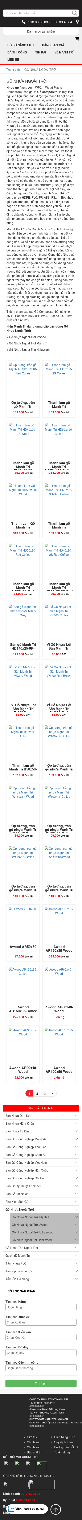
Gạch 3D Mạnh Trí (17, 1255)
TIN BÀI (40, 52)
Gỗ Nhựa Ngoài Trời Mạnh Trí (31, 1217)
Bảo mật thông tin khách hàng (36, 1452)
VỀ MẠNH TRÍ (64, 52)
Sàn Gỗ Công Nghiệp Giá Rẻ (24, 1178)
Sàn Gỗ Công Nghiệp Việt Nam (26, 1162)
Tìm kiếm (41, 1383)
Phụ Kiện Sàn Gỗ (16, 1201)
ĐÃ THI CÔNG (17, 52)
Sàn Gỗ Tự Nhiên (17, 1194)
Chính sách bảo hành (36, 1447)
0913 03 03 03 (30, 1493)
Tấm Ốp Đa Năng (17, 1279)
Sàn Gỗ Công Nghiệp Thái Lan (25, 1147)
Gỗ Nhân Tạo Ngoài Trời (21, 1247)
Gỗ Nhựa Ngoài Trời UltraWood (32, 1232)
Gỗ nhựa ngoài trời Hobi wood (32, 1240)
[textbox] (42, 1307)
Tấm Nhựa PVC (15, 1263)
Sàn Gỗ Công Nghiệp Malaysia (25, 1139)
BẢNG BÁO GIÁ (53, 45)
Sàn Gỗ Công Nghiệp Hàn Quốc (26, 1170)
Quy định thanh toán (66, 1442)
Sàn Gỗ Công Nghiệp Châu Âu (25, 1155)
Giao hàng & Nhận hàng (66, 1437)
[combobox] (41, 1307)
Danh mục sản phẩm (41, 31)
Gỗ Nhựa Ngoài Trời (19, 1209)
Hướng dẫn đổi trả (66, 1447)
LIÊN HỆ (13, 59)
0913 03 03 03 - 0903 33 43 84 (49, 21)
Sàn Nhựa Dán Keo (18, 1115)
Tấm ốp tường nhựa (18, 1271)
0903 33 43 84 (26, 1500)
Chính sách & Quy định (36, 1442)
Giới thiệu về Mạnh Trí (36, 1437)
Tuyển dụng (62, 1452)
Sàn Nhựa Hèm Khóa (19, 1123)
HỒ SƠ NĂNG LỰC (20, 45)
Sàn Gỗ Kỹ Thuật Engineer (23, 1186)
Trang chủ (13, 69)
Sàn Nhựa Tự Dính (17, 1131)
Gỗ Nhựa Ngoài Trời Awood (30, 1224)
